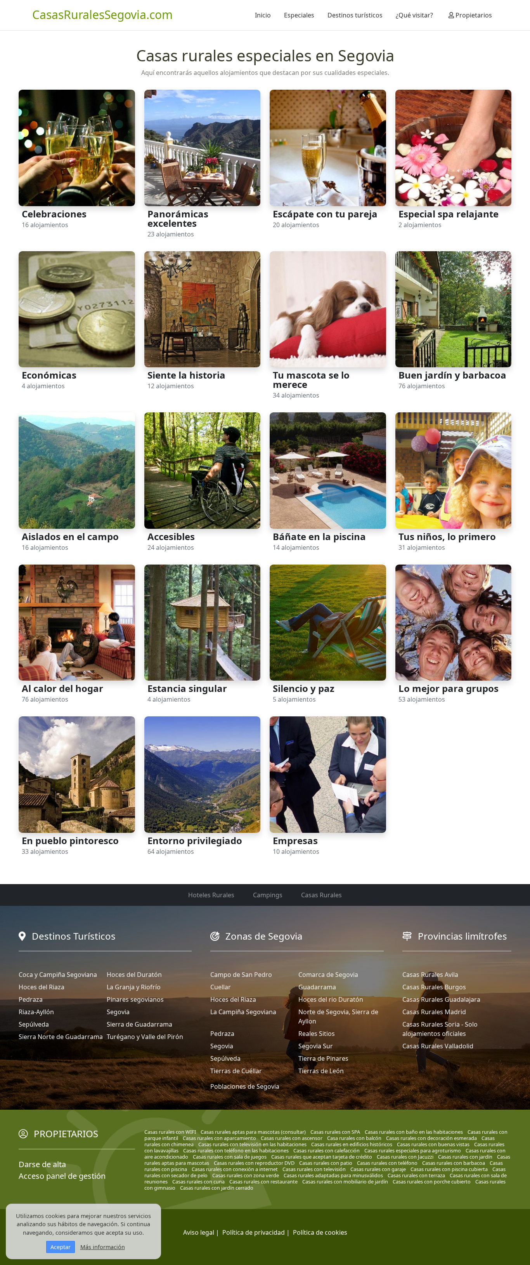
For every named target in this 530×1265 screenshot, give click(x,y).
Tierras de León (321, 1071)
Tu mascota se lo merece (311, 379)
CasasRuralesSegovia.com (102, 15)
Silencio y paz (303, 688)
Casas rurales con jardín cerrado (216, 1187)
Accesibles (171, 536)
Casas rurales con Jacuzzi (405, 1156)
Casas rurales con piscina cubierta (449, 1169)
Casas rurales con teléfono (387, 1162)
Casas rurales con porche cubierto (432, 1181)
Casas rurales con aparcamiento (219, 1138)
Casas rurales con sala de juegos (230, 1156)
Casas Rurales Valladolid (437, 1046)
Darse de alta (42, 1164)
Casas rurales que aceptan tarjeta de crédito (321, 1156)
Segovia (118, 1012)
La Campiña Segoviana (243, 1012)
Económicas (49, 374)
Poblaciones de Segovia (244, 1086)
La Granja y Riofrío (134, 987)
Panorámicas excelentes (177, 218)
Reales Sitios (316, 1033)
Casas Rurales (321, 895)
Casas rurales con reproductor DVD (254, 1162)
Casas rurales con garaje (378, 1169)
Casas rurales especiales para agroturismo (412, 1150)
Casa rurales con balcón (354, 1138)
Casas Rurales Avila (430, 974)
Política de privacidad (253, 1232)
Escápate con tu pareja (325, 213)
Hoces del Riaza (41, 987)
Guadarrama (317, 987)
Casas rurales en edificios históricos (351, 1144)
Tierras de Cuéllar (236, 1071)
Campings (267, 895)
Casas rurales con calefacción (326, 1150)
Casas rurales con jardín (465, 1156)
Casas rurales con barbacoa (453, 1162)
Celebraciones (54, 213)
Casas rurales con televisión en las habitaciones (252, 1144)
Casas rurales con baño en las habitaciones (414, 1131)
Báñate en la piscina (319, 536)
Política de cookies (320, 1232)
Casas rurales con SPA (335, 1131)
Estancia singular (187, 688)
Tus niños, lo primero (447, 536)
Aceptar (60, 1247)
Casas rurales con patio (325, 1162)
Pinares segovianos (135, 999)
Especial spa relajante (448, 213)
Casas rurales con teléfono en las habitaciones (236, 1150)
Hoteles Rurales (211, 895)
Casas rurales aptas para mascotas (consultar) (253, 1131)
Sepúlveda (34, 1024)
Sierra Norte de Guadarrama (61, 1036)
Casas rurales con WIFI (170, 1131)
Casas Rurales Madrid (434, 1012)
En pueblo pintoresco (70, 840)
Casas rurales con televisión (314, 1169)
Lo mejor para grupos (448, 688)
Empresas (295, 840)
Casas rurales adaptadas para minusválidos (333, 1175)
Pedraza (31, 999)
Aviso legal (198, 1232)
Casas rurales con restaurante (263, 1181)
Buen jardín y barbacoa (452, 374)
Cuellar (220, 987)
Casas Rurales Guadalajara (441, 999)
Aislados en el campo (70, 536)
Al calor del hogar (62, 688)
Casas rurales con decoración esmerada (431, 1138)
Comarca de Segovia (328, 974)
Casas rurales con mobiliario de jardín (345, 1181)
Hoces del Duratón (134, 974)
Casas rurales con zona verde (245, 1175)
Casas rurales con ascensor (291, 1138)
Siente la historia (186, 374)
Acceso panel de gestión (62, 1176)
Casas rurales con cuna (198, 1181)
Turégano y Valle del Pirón (145, 1036)
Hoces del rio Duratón (330, 999)
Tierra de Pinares (323, 1058)
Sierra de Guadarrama (139, 1024)
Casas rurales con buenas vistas (433, 1144)
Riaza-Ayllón (36, 1012)
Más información (102, 1247)
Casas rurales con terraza (416, 1175)
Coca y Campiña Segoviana (58, 974)
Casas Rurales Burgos (434, 987)
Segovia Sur (315, 1046)
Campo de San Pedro (241, 974)
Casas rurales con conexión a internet (235, 1169)
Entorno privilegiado (194, 840)
